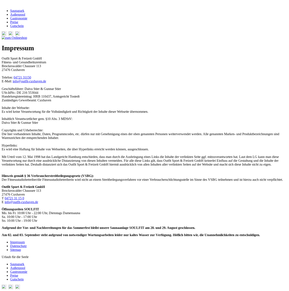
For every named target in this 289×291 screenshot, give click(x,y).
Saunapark (17, 10)
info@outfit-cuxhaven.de (29, 81)
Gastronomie (18, 18)
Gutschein (17, 26)
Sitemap (15, 250)
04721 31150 (22, 77)
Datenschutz (18, 246)
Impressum (17, 242)
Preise (14, 22)
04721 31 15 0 (14, 198)
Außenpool (17, 14)
